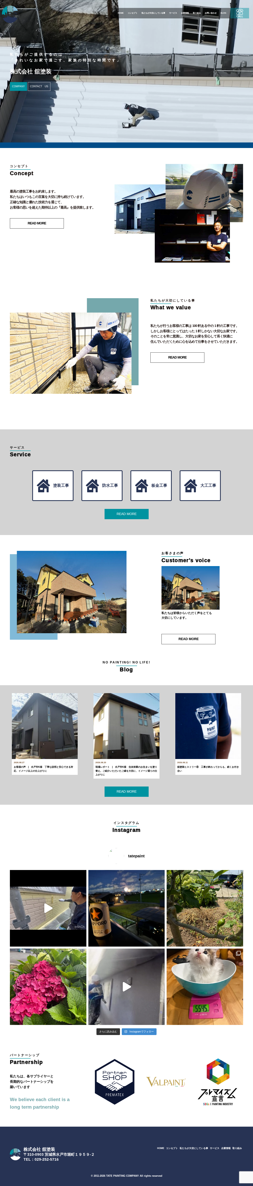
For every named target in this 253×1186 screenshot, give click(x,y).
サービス (173, 13)
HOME (121, 13)
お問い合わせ (211, 13)
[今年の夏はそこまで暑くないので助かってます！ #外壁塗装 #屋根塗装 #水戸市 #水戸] (48, 908)
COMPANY (18, 86)
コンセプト (133, 13)
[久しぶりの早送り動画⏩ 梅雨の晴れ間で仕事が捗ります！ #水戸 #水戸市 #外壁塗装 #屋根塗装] (126, 987)
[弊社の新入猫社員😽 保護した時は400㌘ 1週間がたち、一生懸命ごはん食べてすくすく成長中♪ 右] (205, 987)
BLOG (223, 13)
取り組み (197, 13)
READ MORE (37, 223)
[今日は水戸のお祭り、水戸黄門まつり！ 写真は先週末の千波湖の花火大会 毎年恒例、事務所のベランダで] (126, 908)
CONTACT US (39, 86)
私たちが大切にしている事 (153, 13)
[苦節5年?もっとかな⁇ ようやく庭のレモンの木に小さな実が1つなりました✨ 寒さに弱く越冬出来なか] (205, 908)
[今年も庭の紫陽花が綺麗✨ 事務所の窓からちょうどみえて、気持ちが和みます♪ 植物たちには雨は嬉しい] (48, 987)
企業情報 (185, 13)
